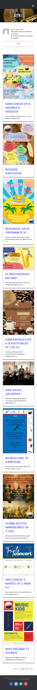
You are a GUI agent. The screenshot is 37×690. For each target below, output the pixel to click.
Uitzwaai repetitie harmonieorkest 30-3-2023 (17, 527)
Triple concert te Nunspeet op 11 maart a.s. (18, 583)
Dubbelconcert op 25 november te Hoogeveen (18, 107)
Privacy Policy (25, 679)
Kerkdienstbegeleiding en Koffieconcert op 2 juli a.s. (18, 343)
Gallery (18, 77)
